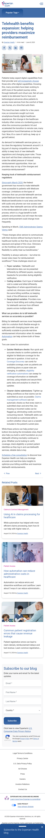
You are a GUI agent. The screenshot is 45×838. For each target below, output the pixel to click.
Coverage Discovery (15, 361)
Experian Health (9, 42)
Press (22, 774)
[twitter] (10, 48)
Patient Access (9, 566)
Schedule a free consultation (14, 455)
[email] (21, 48)
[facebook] (4, 48)
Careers (23, 779)
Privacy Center (22, 758)
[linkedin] (15, 48)
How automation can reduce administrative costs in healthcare (19, 573)
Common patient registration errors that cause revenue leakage (20, 633)
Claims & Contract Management (16, 510)
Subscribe (12, 721)
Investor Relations (23, 784)
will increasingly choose (28, 81)
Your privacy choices (26, 807)
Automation (7, 336)
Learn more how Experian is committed (25, 799)
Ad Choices (22, 769)
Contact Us (22, 789)
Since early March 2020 (12, 182)
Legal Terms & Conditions (22, 753)
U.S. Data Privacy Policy (22, 764)
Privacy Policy (25, 739)
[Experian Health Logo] (7, 4)
